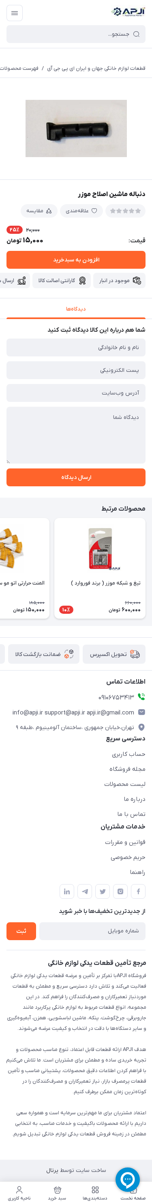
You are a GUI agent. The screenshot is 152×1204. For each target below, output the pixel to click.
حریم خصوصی (128, 857)
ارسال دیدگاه (76, 477)
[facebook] (138, 891)
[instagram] (120, 891)
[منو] (14, 13)
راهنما (138, 872)
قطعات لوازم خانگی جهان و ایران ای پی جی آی (96, 68)
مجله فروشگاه (127, 769)
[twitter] (102, 891)
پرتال (52, 1170)
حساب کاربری (129, 754)
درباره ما (135, 799)
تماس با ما (131, 814)
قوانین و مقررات (125, 842)
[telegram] (84, 891)
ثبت (21, 931)
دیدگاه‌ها (76, 309)
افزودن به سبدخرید (76, 260)
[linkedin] (67, 891)
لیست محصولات (125, 784)
